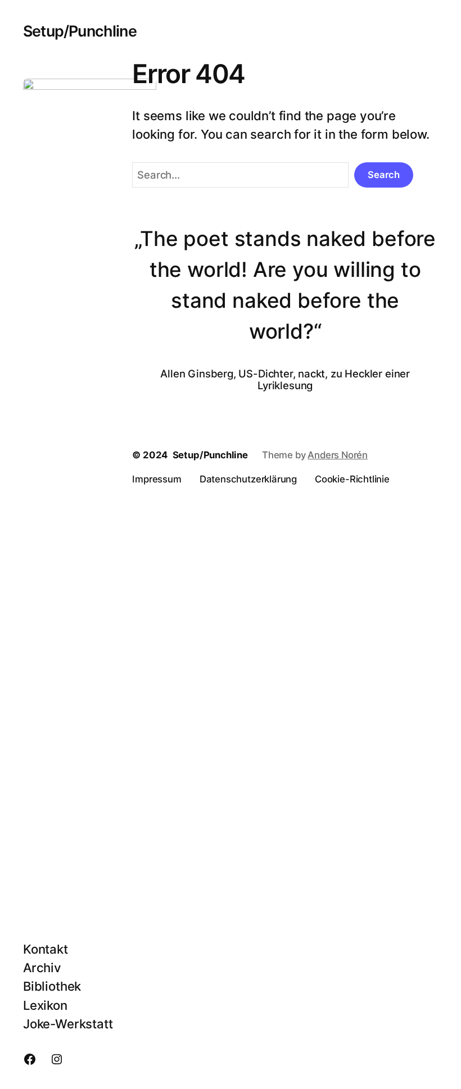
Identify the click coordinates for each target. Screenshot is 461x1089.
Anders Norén (338, 455)
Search (384, 174)
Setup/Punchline (80, 31)
